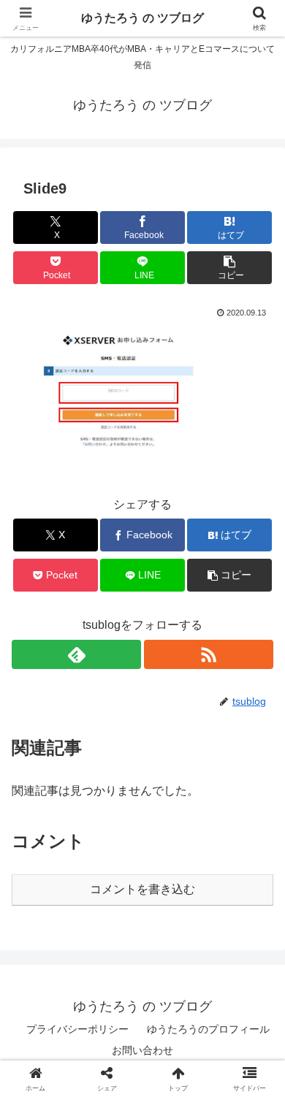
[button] (229, 267)
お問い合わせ (142, 1050)
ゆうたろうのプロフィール (208, 1029)
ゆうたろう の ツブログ (142, 18)
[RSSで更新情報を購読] (208, 654)
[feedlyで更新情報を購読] (76, 654)
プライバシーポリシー (77, 1029)
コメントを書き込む (142, 889)
